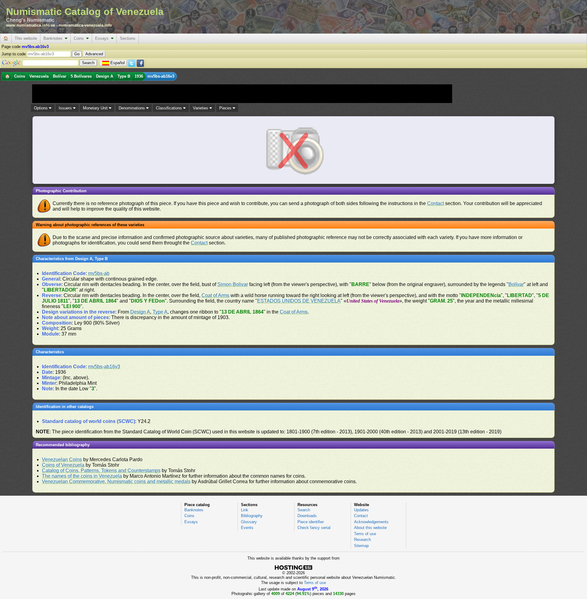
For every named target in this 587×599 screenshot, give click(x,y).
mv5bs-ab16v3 (104, 366)
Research (362, 539)
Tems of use (365, 533)
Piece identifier (310, 522)
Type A (160, 311)
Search (303, 510)
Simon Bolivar (232, 284)
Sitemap (361, 545)
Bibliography (252, 515)
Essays (103, 38)
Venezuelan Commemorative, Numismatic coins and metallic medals (116, 481)
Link (244, 510)
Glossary (249, 522)
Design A (140, 311)
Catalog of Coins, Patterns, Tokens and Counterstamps (101, 470)
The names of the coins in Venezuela (82, 476)
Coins (80, 38)
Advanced (94, 54)
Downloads (307, 515)
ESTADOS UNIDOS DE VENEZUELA (299, 300)
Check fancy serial (313, 527)
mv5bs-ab (98, 273)
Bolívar (516, 284)
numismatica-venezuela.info (85, 25)
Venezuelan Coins (62, 459)
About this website (370, 527)
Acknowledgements (371, 522)
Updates (361, 510)
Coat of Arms (215, 295)
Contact (435, 203)
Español (117, 63)
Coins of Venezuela (63, 465)
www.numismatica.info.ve (30, 25)
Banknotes (54, 38)
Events (247, 527)
